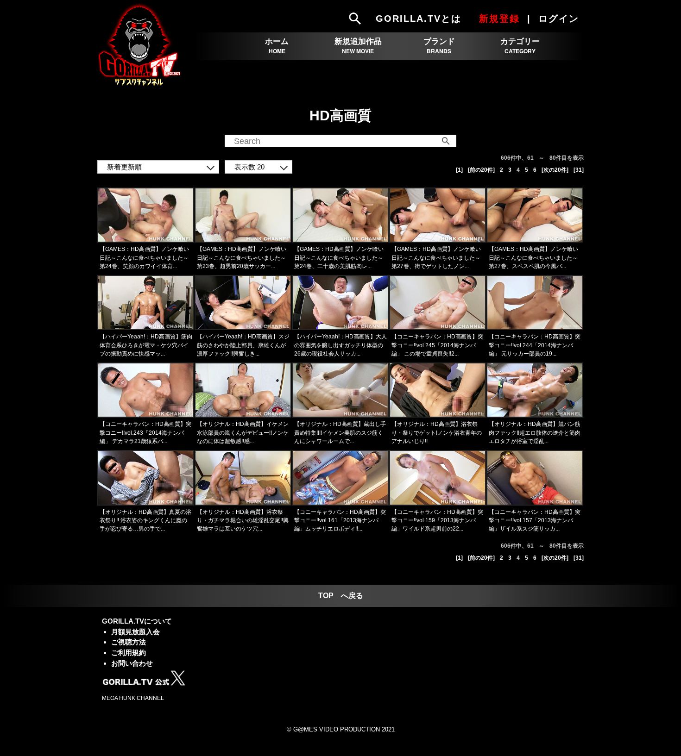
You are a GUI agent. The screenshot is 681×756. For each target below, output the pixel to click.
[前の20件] (481, 170)
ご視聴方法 (128, 642)
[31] (579, 170)
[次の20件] (555, 170)
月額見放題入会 (135, 632)
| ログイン (554, 18)
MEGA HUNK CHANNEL (133, 698)
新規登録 (499, 18)
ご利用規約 (128, 652)
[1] (459, 170)
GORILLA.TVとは (418, 18)
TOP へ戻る (340, 596)
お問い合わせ (132, 663)
